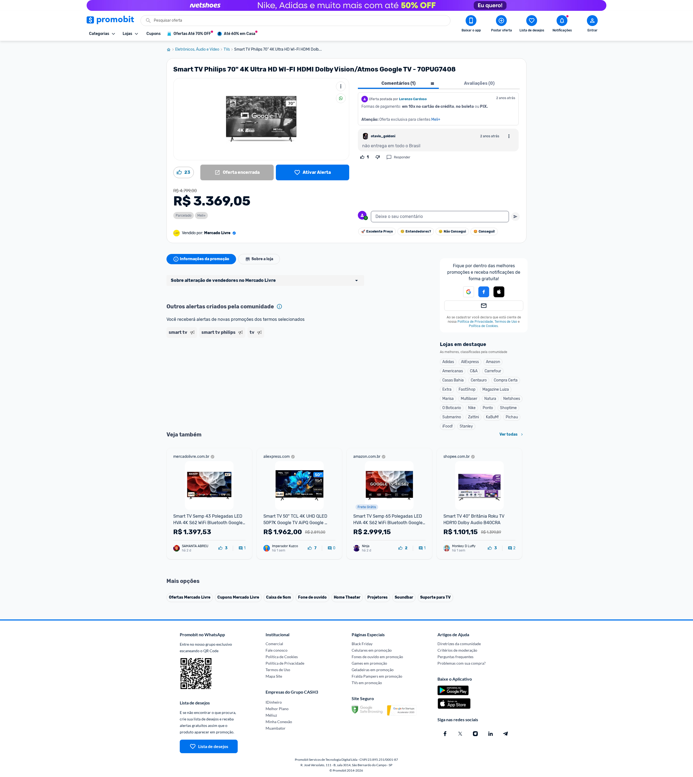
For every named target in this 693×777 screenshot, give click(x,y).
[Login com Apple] (498, 291)
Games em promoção (369, 663)
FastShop (467, 389)
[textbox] (439, 216)
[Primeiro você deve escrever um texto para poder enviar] (515, 216)
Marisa (448, 398)
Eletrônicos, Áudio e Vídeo (197, 49)
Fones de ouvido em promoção (377, 656)
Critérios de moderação (457, 650)
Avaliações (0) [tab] (479, 83)
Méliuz (271, 715)
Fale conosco (276, 650)
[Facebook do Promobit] (445, 733)
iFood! (447, 426)
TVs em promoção (367, 682)
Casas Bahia (453, 380)
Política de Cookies (483, 326)
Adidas (448, 362)
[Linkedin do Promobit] (490, 733)
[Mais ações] (341, 86)
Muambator (276, 728)
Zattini (473, 417)
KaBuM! (492, 417)
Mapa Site (274, 676)
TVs (227, 49)
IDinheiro (274, 702)
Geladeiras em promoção (373, 669)
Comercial (274, 643)
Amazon (493, 362)
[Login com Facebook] (483, 291)
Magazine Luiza (495, 389)
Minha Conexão (279, 721)
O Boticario (451, 408)
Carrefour (493, 371)
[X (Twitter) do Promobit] (460, 733)
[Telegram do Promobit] (505, 733)
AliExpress (470, 362)
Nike (472, 408)
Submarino (451, 417)
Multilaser (469, 398)
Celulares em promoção (372, 650)
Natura (490, 398)
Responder (402, 157)
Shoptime (508, 408)
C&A (474, 371)
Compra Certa (506, 380)
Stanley (466, 426)
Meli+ (435, 119)
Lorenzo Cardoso (413, 99)
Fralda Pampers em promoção (377, 676)
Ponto (488, 408)
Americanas (452, 371)
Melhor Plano (277, 708)
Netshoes (511, 398)
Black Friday (362, 643)
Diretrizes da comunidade (459, 643)
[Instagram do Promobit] (475, 733)
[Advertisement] (270, 361)
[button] (465, 291)
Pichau (512, 417)
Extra (447, 389)
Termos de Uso (506, 322)
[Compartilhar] (341, 98)
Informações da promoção (204, 259)
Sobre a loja (262, 259)
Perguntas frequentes (455, 656)
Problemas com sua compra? (461, 663)
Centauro (479, 380)
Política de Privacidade (475, 322)
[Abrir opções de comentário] (509, 136)
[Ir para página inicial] (170, 49)
